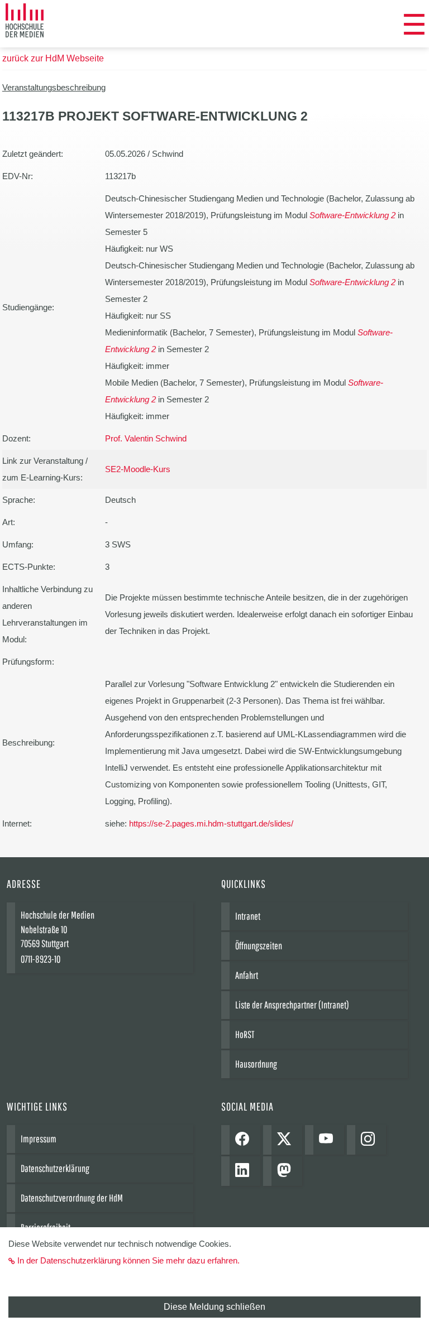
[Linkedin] (245, 1171)
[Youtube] (328, 1140)
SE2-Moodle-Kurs (137, 469)
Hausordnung (256, 1064)
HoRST (244, 1034)
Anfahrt (246, 975)
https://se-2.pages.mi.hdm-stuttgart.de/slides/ (211, 823)
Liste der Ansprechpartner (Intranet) (292, 1005)
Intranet (247, 916)
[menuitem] (414, 25)
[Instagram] (370, 1140)
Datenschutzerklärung (55, 1168)
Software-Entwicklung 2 (352, 215)
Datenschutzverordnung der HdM (72, 1198)
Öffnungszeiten (258, 946)
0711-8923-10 (40, 959)
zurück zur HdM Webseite (53, 58)
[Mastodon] (286, 1171)
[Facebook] (245, 1140)
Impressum (38, 1139)
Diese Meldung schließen (214, 1306)
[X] (286, 1140)
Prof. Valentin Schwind (146, 438)
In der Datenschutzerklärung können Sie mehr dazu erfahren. (128, 1260)
